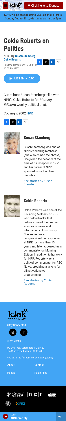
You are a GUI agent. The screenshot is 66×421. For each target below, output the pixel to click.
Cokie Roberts (12, 59)
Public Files (40, 372)
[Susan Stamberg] (12, 143)
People (11, 372)
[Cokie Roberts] (12, 206)
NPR (30, 113)
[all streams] (61, 416)
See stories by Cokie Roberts (38, 282)
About (10, 365)
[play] (5, 416)
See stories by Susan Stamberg (38, 182)
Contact (39, 365)
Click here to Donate (45, 5)
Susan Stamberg (25, 56)
